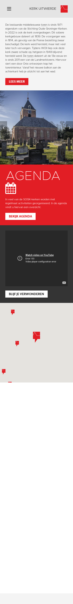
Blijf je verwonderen (26, 294)
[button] (17, 344)
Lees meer (17, 81)
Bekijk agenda (20, 216)
